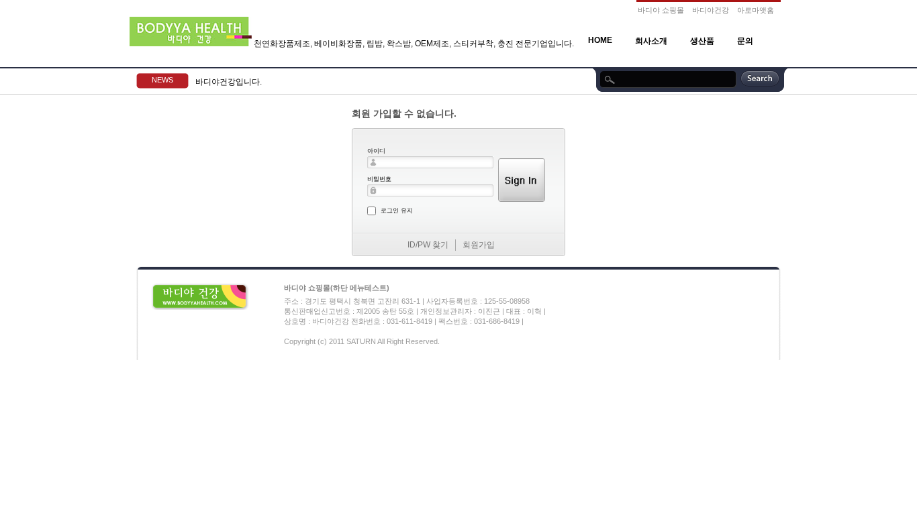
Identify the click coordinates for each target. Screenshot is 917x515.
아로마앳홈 (755, 10)
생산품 (702, 41)
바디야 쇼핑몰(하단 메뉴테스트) (336, 288)
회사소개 (651, 41)
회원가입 (479, 244)
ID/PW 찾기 (427, 244)
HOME (600, 40)
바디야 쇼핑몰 (661, 10)
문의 (745, 41)
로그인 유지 (397, 210)
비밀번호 (379, 179)
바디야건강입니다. (228, 82)
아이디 (376, 151)
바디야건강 (710, 10)
